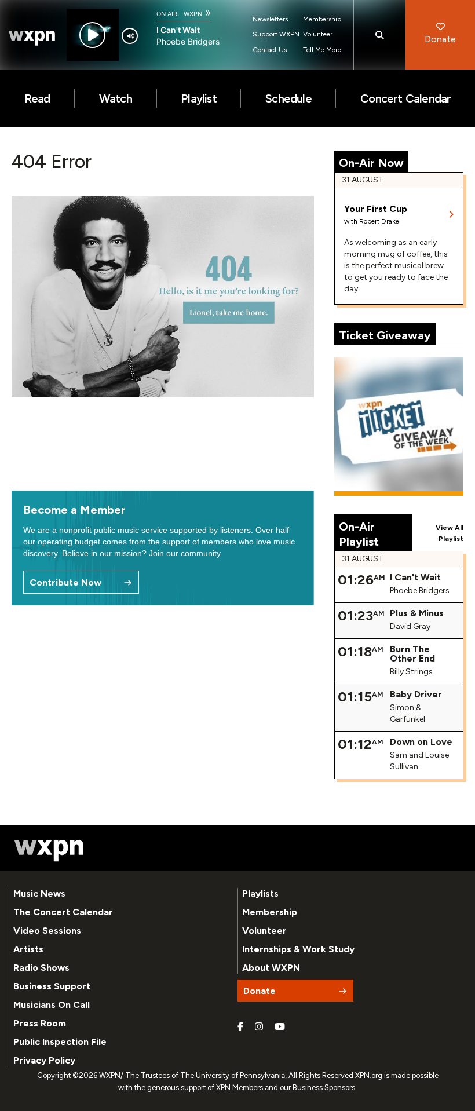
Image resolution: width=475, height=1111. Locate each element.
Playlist (199, 98)
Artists (28, 949)
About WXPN (271, 967)
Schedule (288, 98)
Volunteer (317, 34)
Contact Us (270, 50)
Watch (115, 98)
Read (37, 98)
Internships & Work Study (298, 949)
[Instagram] (259, 1027)
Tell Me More (322, 50)
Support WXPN (276, 34)
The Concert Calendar (63, 912)
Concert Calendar (405, 98)
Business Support (51, 986)
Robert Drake (379, 221)
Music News (39, 893)
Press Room (39, 1023)
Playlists (260, 893)
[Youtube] (280, 1027)
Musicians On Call (51, 1004)
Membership (322, 19)
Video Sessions (47, 930)
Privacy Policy (44, 1060)
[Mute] (130, 36)
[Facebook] (240, 1027)
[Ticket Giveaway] (399, 426)
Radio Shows (41, 967)
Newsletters (270, 19)
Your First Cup (375, 208)
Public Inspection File (60, 1041)
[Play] (92, 35)
